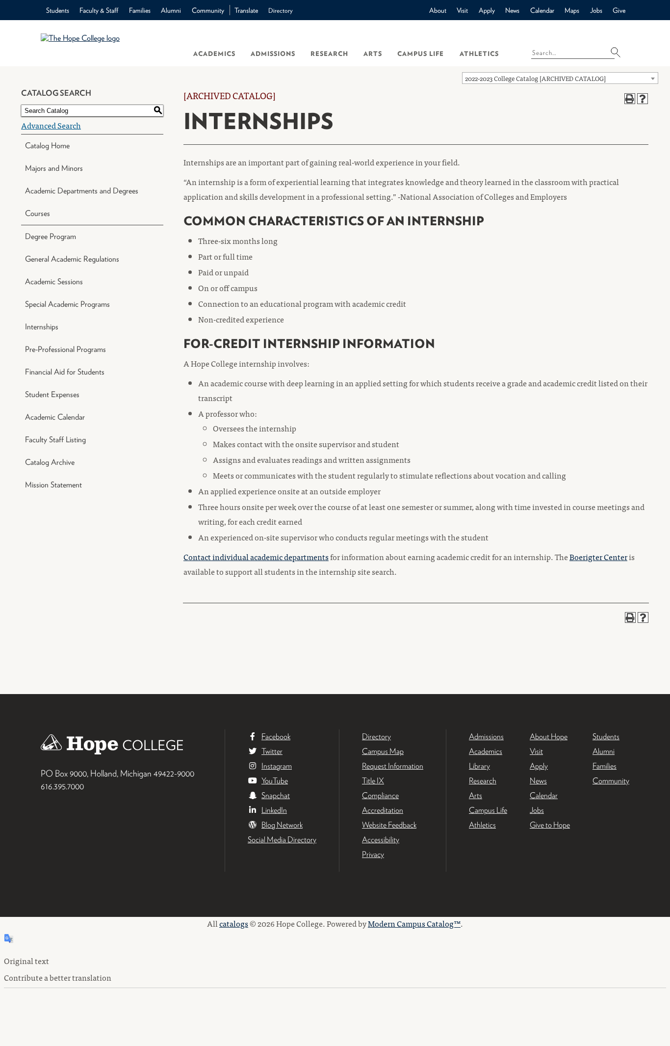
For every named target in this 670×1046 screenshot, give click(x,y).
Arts (372, 53)
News (512, 10)
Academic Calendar (55, 417)
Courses (37, 213)
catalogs (233, 923)
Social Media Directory (282, 839)
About (437, 10)
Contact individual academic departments (256, 556)
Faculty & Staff (98, 10)
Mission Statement (53, 484)
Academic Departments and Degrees (81, 190)
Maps (572, 10)
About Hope (548, 736)
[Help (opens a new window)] (642, 98)
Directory (280, 10)
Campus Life (420, 53)
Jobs (596, 10)
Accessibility (380, 839)
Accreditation (382, 810)
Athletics (479, 53)
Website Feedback (389, 825)
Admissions (273, 53)
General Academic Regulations (72, 259)
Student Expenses (52, 394)
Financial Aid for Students (64, 371)
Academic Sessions (54, 281)
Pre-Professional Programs (65, 349)
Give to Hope (550, 825)
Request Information (392, 766)
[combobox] (560, 78)
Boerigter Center (598, 556)
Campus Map (383, 751)
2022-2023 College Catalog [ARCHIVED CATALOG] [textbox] (535, 78)
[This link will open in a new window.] (335, 912)
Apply (487, 10)
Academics (214, 53)
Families (140, 10)
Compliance (380, 795)
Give (619, 10)
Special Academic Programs (67, 304)
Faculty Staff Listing (55, 439)
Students (57, 10)
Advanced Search (51, 125)
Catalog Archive (50, 462)
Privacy (373, 854)
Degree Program (50, 236)
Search (618, 52)
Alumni (171, 10)
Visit (462, 10)
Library (479, 766)
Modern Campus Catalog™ (414, 923)
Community (208, 10)
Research (329, 53)
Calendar (542, 10)
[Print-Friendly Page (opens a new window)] (629, 98)
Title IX (373, 780)
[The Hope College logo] (108, 43)
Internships (41, 326)
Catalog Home (47, 145)
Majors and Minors (54, 168)
